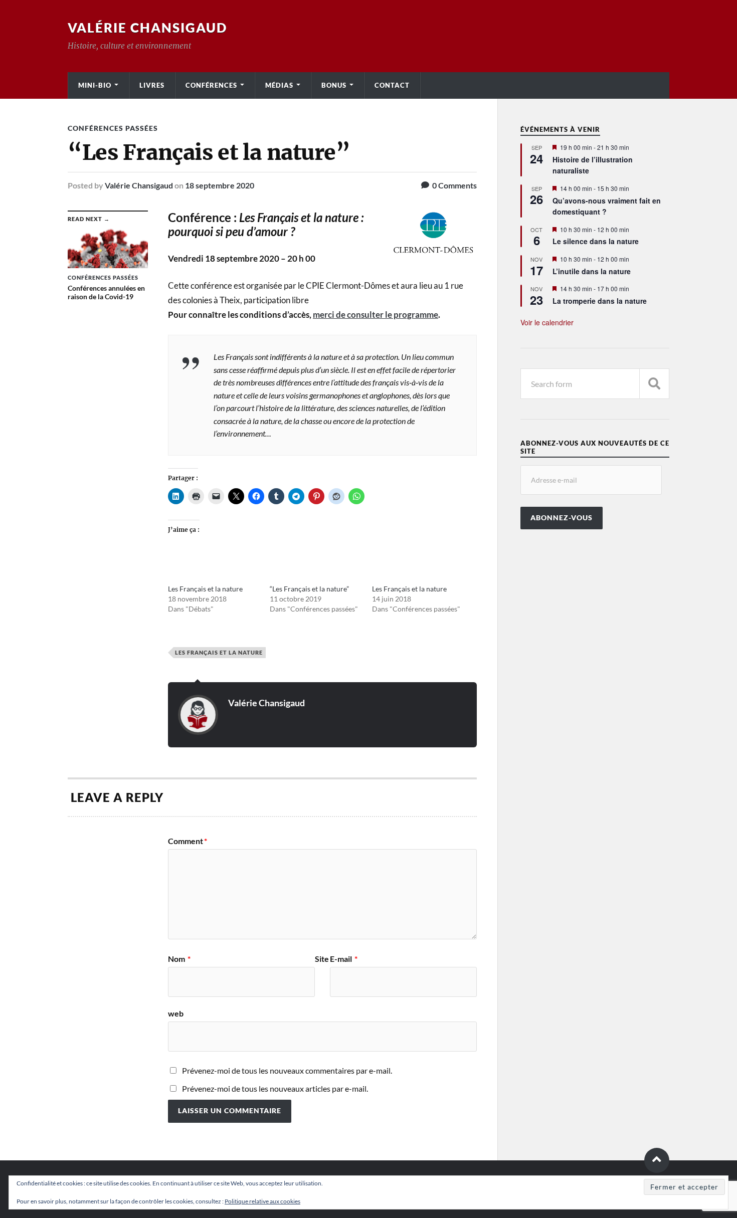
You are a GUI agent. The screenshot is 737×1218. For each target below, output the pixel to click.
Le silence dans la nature (595, 241)
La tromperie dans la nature (599, 301)
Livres (151, 85)
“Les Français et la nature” (309, 588)
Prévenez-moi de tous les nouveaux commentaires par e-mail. (287, 1070)
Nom (179, 959)
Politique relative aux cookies (262, 1201)
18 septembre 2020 (219, 185)
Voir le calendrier (547, 322)
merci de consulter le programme (375, 314)
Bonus (333, 85)
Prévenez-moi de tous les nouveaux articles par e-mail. (275, 1088)
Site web (248, 986)
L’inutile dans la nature (591, 271)
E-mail (343, 959)
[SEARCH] (654, 383)
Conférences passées (113, 128)
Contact (392, 85)
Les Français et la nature (205, 588)
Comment (187, 841)
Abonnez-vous (561, 518)
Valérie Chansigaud (147, 27)
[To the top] (656, 1160)
